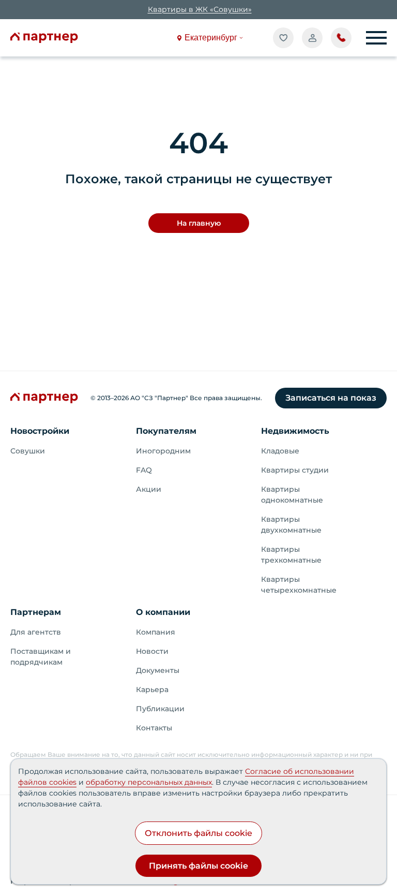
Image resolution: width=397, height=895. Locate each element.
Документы (157, 670)
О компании (163, 612)
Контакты (154, 727)
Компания (155, 632)
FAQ (144, 470)
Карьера (152, 689)
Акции (148, 489)
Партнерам (35, 612)
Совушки (27, 451)
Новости (152, 651)
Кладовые (280, 451)
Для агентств (35, 632)
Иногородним (163, 451)
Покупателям (166, 431)
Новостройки (39, 431)
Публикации (160, 708)
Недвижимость (295, 431)
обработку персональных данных (149, 782)
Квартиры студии (295, 470)
